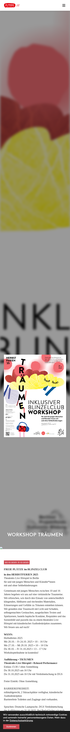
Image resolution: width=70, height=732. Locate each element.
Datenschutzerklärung (21, 720)
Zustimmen (11, 726)
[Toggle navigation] (64, 5)
